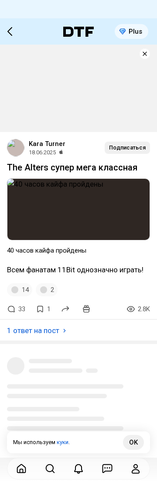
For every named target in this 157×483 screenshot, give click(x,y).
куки (62, 442)
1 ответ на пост (33, 330)
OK (133, 442)
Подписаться (127, 147)
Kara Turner (47, 144)
